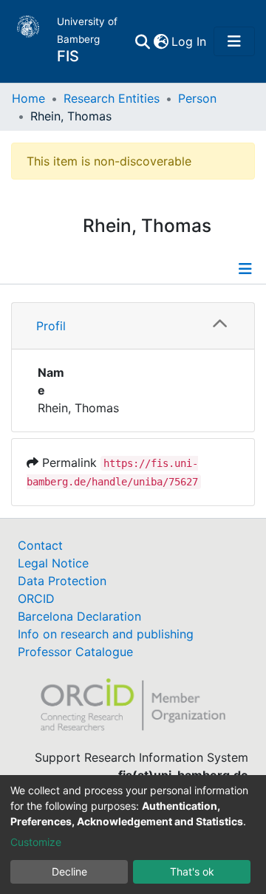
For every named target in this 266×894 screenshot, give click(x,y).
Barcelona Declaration (79, 616)
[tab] (133, 326)
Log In (189, 41)
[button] (160, 41)
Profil (51, 325)
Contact (40, 545)
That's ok (192, 871)
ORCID (36, 598)
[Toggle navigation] (234, 41)
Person (197, 98)
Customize (35, 842)
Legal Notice (53, 563)
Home (28, 98)
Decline (69, 871)
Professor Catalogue (75, 651)
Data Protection (62, 580)
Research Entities (112, 98)
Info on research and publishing (106, 634)
